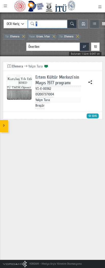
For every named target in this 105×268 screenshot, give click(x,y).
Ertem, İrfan (39, 36)
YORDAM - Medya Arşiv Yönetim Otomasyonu (55, 264)
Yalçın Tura (42, 100)
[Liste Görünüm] (94, 24)
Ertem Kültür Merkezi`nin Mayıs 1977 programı (57, 80)
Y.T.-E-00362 (43, 89)
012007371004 (44, 94)
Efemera (12, 36)
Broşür (40, 105)
